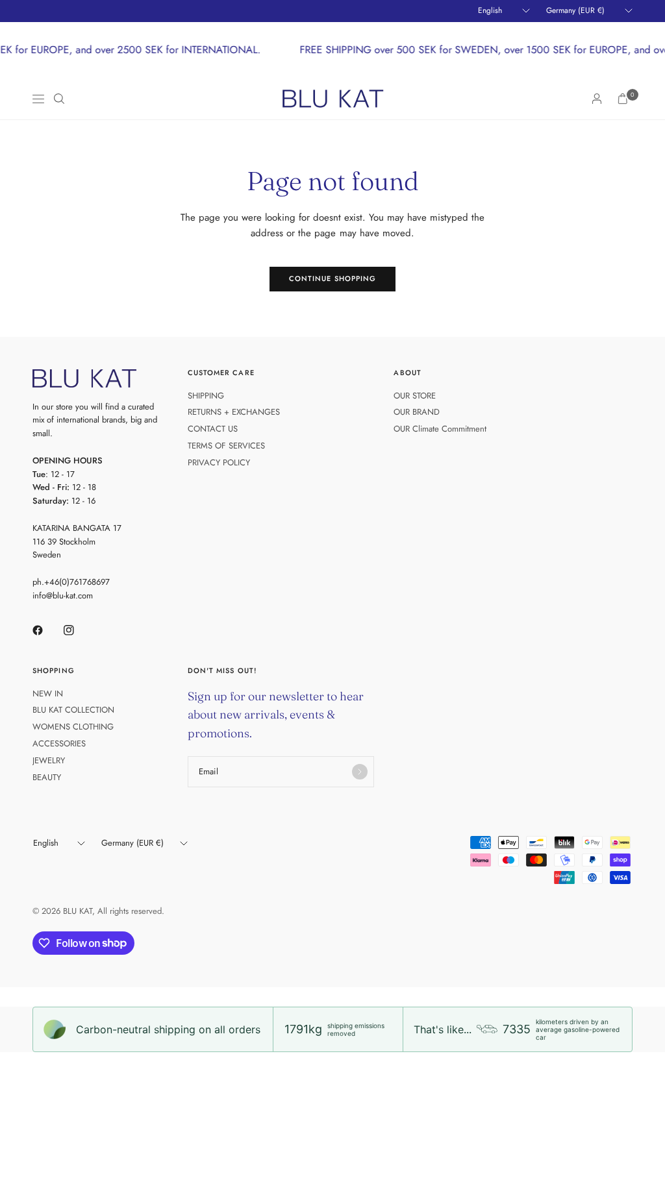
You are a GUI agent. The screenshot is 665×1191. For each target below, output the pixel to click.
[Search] (59, 98)
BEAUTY (46, 777)
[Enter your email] (360, 772)
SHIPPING (206, 395)
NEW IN (47, 693)
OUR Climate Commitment (440, 429)
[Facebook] (46, 630)
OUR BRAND (417, 412)
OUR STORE (415, 395)
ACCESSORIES (59, 743)
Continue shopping (333, 278)
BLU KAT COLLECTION (73, 710)
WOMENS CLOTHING (73, 726)
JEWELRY (48, 760)
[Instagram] (78, 630)
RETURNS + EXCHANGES (234, 412)
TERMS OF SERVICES (226, 445)
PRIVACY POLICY (219, 462)
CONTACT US (213, 429)
